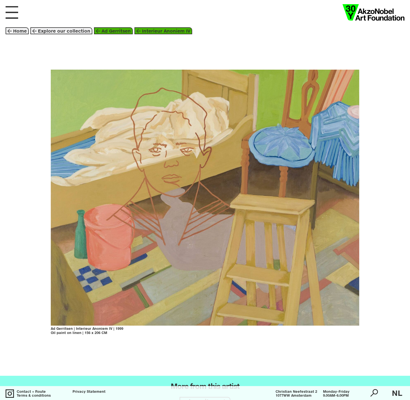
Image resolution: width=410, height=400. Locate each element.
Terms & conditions (34, 395)
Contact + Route (31, 392)
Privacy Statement (89, 392)
